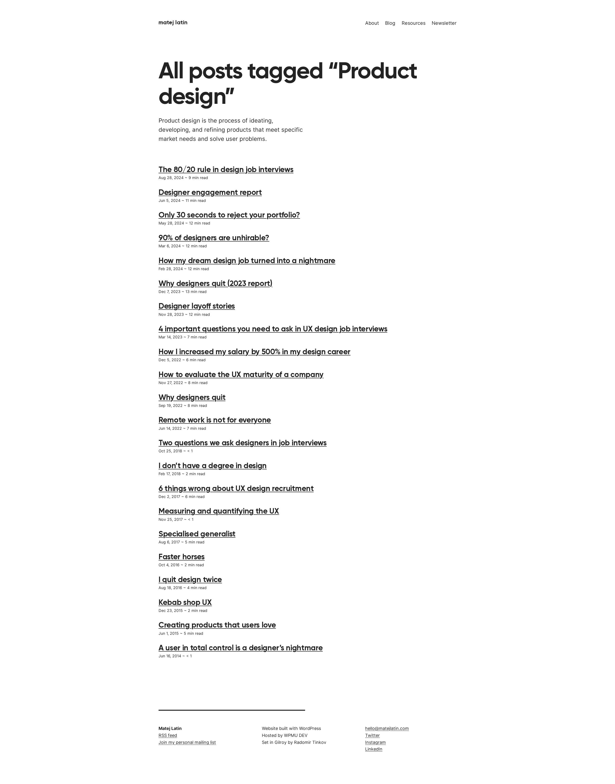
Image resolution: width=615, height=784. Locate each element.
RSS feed (168, 735)
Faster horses (182, 556)
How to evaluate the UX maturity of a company (241, 374)
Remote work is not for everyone (215, 419)
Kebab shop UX (185, 602)
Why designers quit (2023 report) (215, 283)
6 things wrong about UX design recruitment (236, 488)
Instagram (375, 742)
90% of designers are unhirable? (214, 237)
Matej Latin (173, 22)
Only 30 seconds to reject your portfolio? (229, 214)
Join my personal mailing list (187, 742)
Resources (413, 23)
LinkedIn (373, 749)
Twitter (372, 735)
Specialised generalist (197, 533)
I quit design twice (190, 579)
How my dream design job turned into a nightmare (247, 260)
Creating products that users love (217, 624)
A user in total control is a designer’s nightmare (241, 647)
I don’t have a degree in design (213, 465)
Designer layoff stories (197, 306)
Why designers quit (192, 397)
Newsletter (444, 23)
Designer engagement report (210, 192)
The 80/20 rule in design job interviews (226, 169)
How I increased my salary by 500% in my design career (255, 351)
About (372, 23)
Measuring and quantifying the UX (219, 511)
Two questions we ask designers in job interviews (243, 442)
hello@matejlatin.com (387, 728)
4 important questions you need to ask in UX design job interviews (273, 328)
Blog (390, 23)
